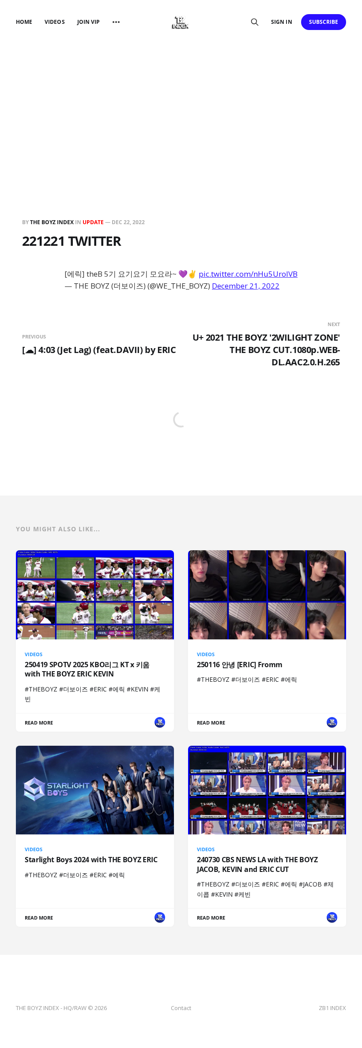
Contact (181, 1008)
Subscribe (324, 22)
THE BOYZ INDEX (52, 222)
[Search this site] (254, 22)
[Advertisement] (181, 110)
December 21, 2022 (245, 286)
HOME (24, 22)
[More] (116, 22)
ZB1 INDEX (332, 1008)
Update (93, 222)
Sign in (281, 22)
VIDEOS (54, 22)
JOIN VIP (88, 22)
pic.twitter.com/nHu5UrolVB (248, 274)
